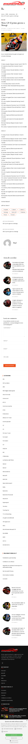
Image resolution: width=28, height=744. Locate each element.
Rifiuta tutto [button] (14, 738)
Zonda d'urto (6, 545)
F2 (3, 425)
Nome (6, 341)
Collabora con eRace (8, 561)
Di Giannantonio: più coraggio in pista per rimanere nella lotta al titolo (18, 280)
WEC (4, 525)
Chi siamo (3, 690)
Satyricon (5, 498)
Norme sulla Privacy (8, 571)
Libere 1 (14, 209)
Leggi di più (24, 726)
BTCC (4, 402)
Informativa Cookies (8, 575)
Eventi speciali (6, 421)
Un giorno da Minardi (8, 518)
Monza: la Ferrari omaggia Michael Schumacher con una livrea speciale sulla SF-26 (18, 591)
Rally (4, 487)
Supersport (6, 502)
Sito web (6, 357)
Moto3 (4, 468)
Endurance (6, 414)
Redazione (3, 693)
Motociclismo (6, 471)
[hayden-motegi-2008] (14, 42)
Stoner (13, 214)
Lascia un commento (7, 30)
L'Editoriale (5, 456)
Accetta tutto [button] (14, 734)
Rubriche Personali (8, 495)
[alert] (14, 731)
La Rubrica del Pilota (8, 460)
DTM (4, 410)
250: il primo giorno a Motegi (10, 231)
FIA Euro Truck (6, 433)
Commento (7, 328)
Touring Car (6, 510)
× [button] (26, 720)
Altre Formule (6, 394)
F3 (3, 429)
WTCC (4, 541)
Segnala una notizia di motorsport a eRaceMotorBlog (12, 566)
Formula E (5, 441)
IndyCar (5, 448)
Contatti (5, 579)
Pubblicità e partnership (9, 558)
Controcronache (7, 406)
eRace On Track (7, 418)
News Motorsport (7, 483)
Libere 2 (22, 209)
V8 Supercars (6, 522)
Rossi (5, 214)
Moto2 (4, 464)
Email (5, 349)
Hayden (6, 209)
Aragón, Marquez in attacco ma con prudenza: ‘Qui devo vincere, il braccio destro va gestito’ (17, 303)
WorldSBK (5, 533)
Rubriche (5, 491)
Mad (24, 28)
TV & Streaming (7, 514)
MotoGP (3, 19)
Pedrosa (23, 212)
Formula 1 (5, 437)
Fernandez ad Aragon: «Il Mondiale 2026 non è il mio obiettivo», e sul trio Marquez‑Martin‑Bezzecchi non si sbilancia (18, 631)
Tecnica (5, 506)
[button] (14, 740)
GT (3, 444)
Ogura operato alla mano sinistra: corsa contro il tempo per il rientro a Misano (18, 291)
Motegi (6, 212)
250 (4, 387)
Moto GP (14, 212)
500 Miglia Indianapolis (9, 391)
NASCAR (5, 479)
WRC (4, 537)
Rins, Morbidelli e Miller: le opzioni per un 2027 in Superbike (18, 604)
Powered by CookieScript (14, 742)
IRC (3, 452)
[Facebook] (2, 663)
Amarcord (5, 398)
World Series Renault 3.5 (9, 529)
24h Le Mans (6, 383)
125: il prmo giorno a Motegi (10, 223)
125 (3, 379)
